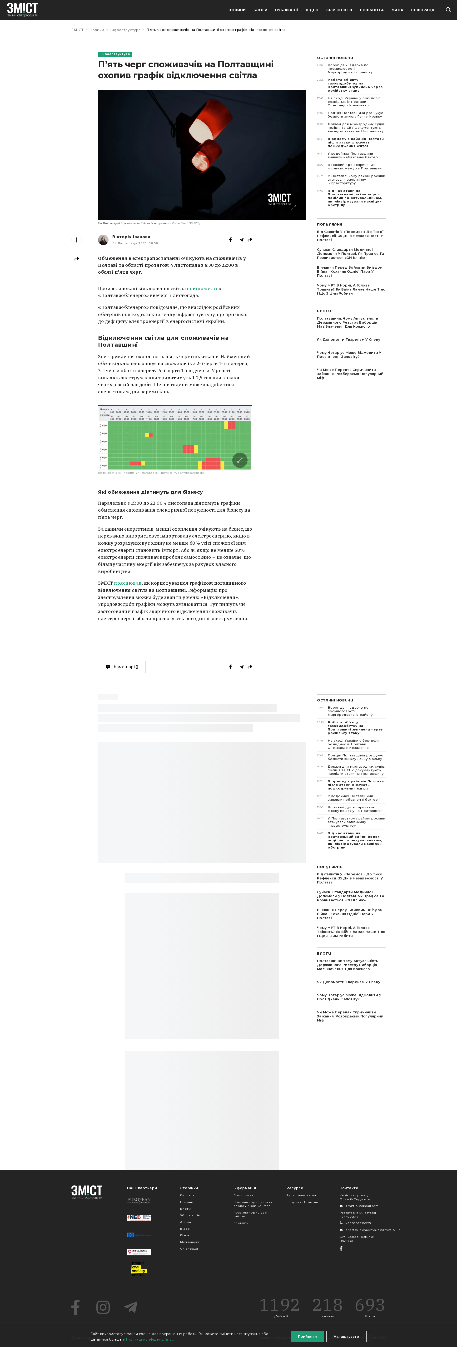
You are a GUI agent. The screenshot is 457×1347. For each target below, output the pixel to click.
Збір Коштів (339, 10)
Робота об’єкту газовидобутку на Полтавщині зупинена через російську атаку (350, 85)
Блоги (260, 10)
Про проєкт (243, 1195)
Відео (312, 10)
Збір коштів (190, 1215)
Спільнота (372, 10)
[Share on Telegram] (241, 239)
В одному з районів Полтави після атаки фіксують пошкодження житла (350, 142)
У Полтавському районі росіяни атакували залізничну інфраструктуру (351, 179)
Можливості (190, 1242)
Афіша (185, 1222)
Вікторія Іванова (131, 237)
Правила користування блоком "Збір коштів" (253, 1204)
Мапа (397, 10)
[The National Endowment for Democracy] (139, 1218)
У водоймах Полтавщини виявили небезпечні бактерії (348, 155)
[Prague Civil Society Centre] (139, 1269)
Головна (187, 1195)
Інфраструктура (125, 30)
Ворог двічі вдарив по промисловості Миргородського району (345, 68)
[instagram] (103, 1307)
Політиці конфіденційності (151, 1339)
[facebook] (75, 1307)
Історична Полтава (302, 1202)
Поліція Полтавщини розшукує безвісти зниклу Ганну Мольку (350, 114)
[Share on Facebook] (230, 239)
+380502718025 (358, 1223)
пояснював (128, 583)
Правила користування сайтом (253, 1214)
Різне (184, 1235)
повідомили (202, 288)
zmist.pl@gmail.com (362, 1206)
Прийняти (307, 1336)
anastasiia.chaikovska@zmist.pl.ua (373, 1230)
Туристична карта (301, 1195)
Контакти (241, 1223)
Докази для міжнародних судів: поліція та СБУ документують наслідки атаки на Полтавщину (351, 127)
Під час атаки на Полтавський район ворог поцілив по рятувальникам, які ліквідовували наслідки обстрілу (349, 198)
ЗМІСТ (77, 30)
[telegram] (130, 1307)
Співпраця (422, 10)
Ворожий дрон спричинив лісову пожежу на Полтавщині (349, 166)
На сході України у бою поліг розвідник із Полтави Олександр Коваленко (348, 101)
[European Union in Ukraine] (139, 1235)
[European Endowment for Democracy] (139, 1201)
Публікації (286, 10)
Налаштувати (346, 1336)
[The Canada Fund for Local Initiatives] (139, 1252)
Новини (237, 10)
